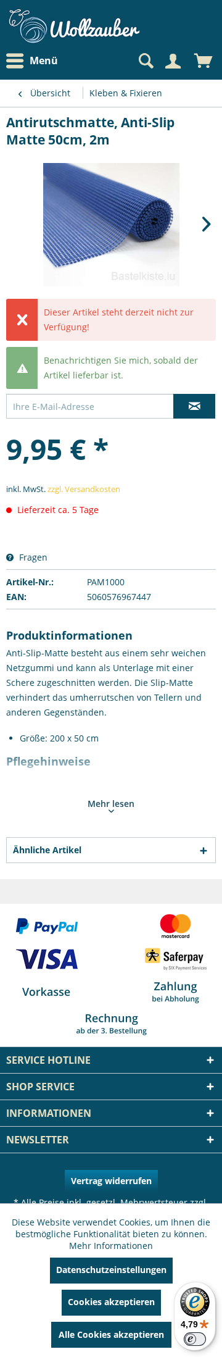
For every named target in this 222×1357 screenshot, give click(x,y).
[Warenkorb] (203, 61)
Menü (44, 60)
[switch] (195, 1339)
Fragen (32, 557)
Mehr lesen (111, 803)
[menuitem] (35, 61)
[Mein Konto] (172, 61)
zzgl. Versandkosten (83, 489)
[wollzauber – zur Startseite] (74, 26)
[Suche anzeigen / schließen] (145, 61)
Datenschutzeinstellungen (111, 1270)
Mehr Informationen (111, 1245)
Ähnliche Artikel (47, 850)
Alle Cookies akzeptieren (111, 1334)
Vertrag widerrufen (111, 1181)
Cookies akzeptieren (111, 1302)
